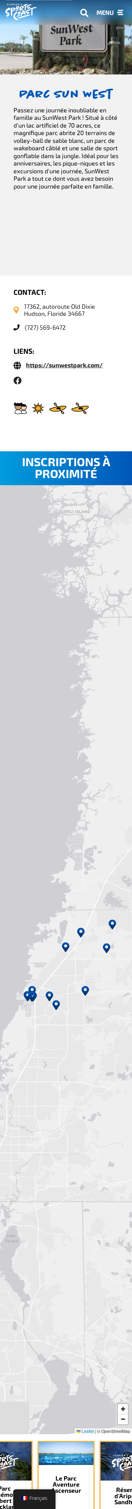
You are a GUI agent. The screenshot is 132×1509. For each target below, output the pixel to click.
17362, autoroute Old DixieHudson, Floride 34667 (59, 310)
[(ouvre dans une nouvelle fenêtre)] (18, 381)
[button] (65, 947)
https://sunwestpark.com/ (64, 365)
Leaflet (87, 1431)
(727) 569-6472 (45, 327)
